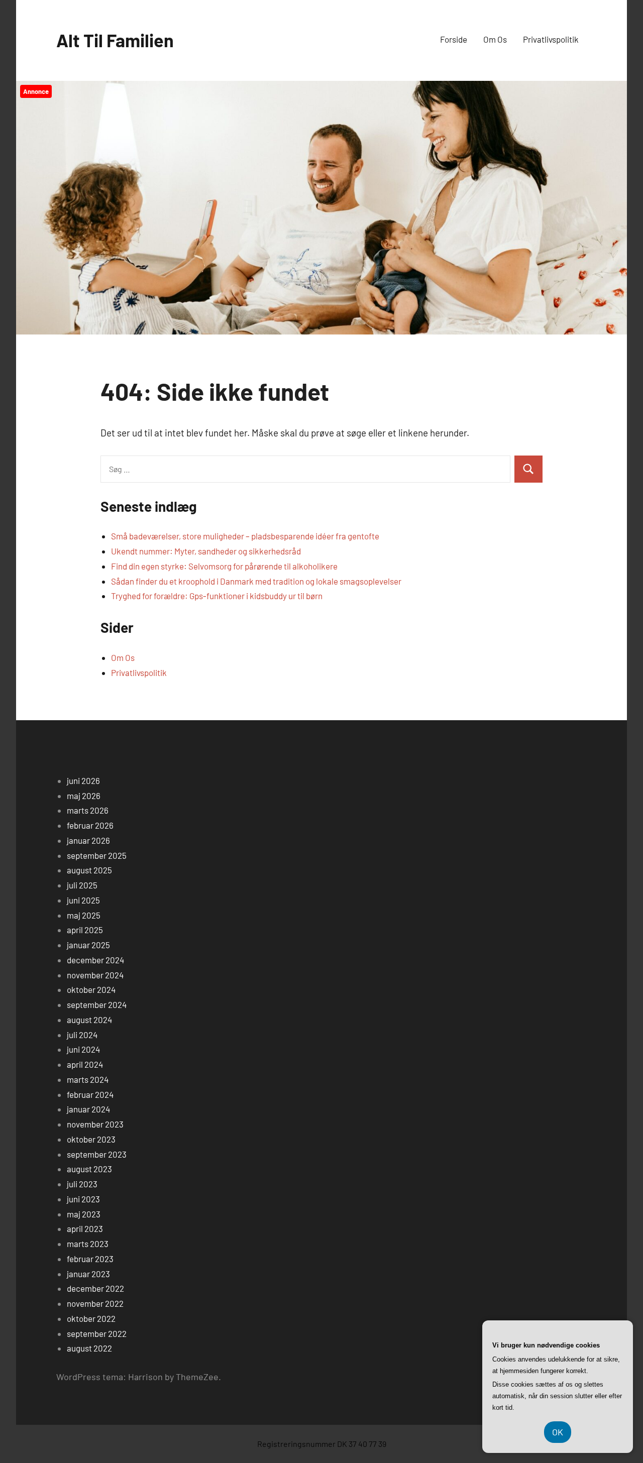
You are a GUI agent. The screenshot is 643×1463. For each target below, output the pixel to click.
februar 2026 (90, 825)
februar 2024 (90, 1094)
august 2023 (89, 1169)
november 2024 (95, 975)
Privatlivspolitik (551, 39)
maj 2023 (83, 1214)
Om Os (495, 39)
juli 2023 (82, 1184)
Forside (453, 39)
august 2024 (89, 1020)
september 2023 (97, 1154)
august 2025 (89, 870)
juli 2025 (82, 885)
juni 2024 (83, 1049)
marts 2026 (88, 810)
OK (557, 1431)
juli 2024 (82, 1035)
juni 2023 (83, 1199)
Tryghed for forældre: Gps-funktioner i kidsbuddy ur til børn (217, 596)
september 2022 (97, 1333)
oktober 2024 (91, 989)
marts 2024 (88, 1079)
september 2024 (97, 1004)
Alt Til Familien (115, 40)
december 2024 (95, 960)
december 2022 (95, 1288)
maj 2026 (83, 796)
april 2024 (85, 1064)
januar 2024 (88, 1109)
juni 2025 (83, 900)
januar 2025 (88, 945)
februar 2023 (90, 1259)
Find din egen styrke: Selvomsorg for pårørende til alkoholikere (224, 566)
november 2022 (95, 1303)
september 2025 (97, 855)
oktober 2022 (91, 1318)
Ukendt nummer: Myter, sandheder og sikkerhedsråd (206, 551)
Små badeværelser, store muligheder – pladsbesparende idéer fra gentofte (245, 536)
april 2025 (85, 930)
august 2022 (89, 1348)
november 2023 (95, 1124)
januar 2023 (88, 1274)
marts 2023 (88, 1244)
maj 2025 (83, 915)
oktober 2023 (91, 1139)
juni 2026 (83, 780)
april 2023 (85, 1228)
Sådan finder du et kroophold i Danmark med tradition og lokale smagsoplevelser (256, 581)
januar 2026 (88, 840)
